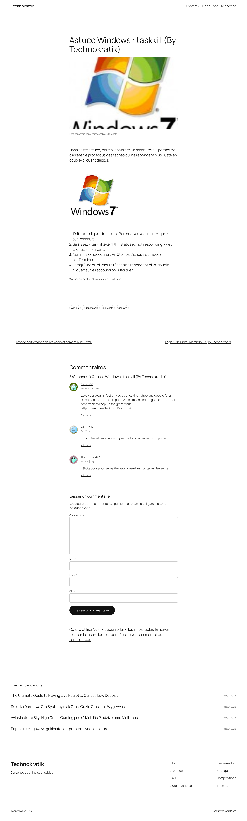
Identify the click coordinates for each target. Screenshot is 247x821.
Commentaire (77, 515)
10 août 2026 (229, 695)
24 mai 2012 (87, 384)
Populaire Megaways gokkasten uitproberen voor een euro (59, 729)
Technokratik (22, 5)
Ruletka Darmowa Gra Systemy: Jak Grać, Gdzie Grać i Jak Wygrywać (68, 707)
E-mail (73, 575)
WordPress (230, 810)
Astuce (75, 307)
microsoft (107, 307)
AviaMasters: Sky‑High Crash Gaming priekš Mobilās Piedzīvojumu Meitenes (74, 718)
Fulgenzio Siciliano (90, 388)
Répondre (86, 415)
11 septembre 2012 (90, 457)
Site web (73, 591)
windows (122, 307)
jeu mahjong (87, 461)
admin (81, 133)
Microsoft (112, 133)
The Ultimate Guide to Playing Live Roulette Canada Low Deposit (64, 695)
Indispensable (98, 133)
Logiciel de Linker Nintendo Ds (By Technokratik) (198, 342)
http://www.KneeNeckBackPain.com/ (106, 408)
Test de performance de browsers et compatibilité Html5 (54, 342)
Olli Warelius (87, 431)
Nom (72, 559)
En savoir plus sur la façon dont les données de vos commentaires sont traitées (119, 634)
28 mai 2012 (87, 427)
